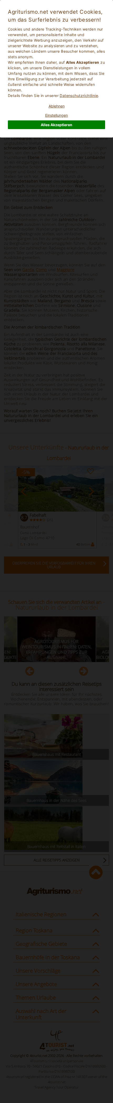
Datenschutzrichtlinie (79, 95)
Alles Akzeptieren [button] (56, 124)
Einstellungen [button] (56, 115)
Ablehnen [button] (57, 106)
